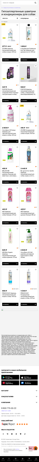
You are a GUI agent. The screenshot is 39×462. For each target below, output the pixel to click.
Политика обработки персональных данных (13, 444)
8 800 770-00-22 (8, 408)
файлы (17, 449)
